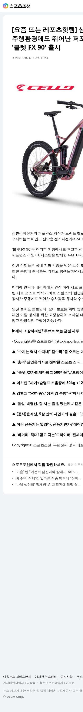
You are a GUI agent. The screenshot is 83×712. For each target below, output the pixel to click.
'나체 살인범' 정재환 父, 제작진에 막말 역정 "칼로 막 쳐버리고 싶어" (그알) (49, 484)
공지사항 (67, 677)
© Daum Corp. (13, 696)
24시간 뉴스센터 (46, 677)
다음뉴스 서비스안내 (17, 677)
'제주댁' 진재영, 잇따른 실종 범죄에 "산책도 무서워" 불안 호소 (49, 478)
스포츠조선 (20, 6)
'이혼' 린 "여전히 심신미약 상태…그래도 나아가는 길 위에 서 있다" (49, 471)
